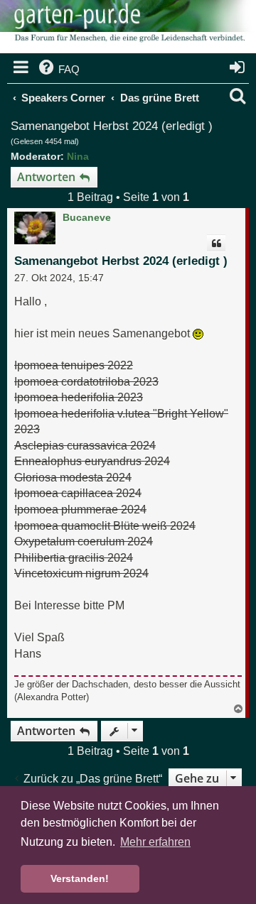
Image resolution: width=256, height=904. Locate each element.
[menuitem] (58, 70)
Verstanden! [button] (79, 878)
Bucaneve (87, 217)
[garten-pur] (128, 28)
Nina (78, 156)
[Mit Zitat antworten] (216, 243)
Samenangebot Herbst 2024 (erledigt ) (112, 126)
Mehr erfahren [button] (155, 842)
